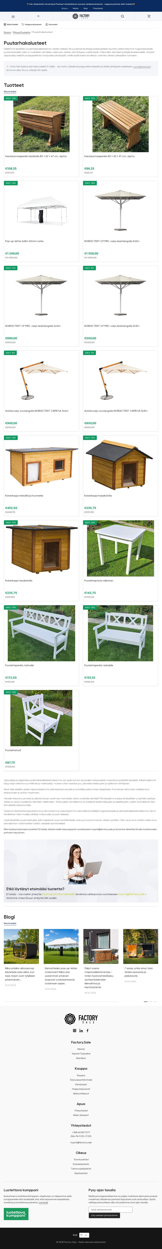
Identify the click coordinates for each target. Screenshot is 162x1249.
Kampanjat (81, 1084)
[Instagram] (75, 1031)
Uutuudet (53, 24)
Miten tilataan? (81, 1115)
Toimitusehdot (81, 1160)
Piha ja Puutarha (21, 32)
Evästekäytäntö (81, 1164)
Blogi (86, 8)
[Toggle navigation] (13, 16)
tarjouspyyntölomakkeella (58, 894)
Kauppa (81, 1075)
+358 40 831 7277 (81, 1132)
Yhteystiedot (98, 8)
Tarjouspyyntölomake (81, 1080)
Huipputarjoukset (33, 24)
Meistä (75, 8)
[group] (21, 959)
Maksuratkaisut (81, 1094)
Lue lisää (43, 1202)
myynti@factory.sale (141, 67)
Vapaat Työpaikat (81, 1054)
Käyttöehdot (81, 1173)
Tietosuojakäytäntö (81, 1169)
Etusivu (65, 8)
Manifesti (81, 1058)
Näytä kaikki (12, 24)
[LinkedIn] (81, 1031)
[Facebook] (88, 1031)
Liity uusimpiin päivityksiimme (104, 1215)
